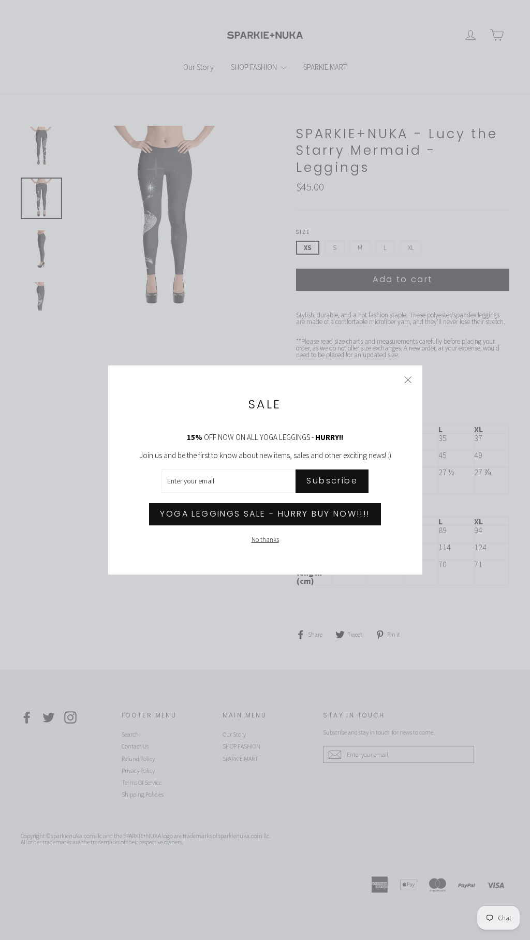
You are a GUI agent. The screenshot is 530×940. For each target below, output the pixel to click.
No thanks (265, 540)
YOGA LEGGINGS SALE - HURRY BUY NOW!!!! (265, 514)
